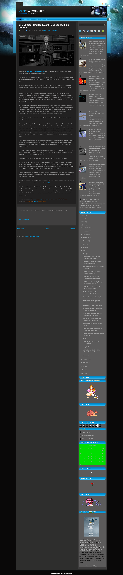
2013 (82, 218)
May (84, 250)
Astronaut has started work (97, 164)
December (86, 228)
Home (19, 4)
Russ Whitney (86, 432)
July (84, 244)
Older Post (73, 229)
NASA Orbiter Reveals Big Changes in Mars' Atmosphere (93, 283)
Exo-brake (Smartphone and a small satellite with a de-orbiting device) (97, 184)
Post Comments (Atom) (32, 236)
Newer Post (20, 229)
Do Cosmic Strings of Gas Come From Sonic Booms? (92, 309)
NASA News (46, 30)
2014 (82, 215)
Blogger (95, 566)
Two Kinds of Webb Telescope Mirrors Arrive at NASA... (91, 301)
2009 (82, 370)
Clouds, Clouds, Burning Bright (92, 297)
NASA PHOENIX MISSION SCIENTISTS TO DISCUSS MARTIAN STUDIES (97, 149)
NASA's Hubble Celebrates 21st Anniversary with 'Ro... (92, 288)
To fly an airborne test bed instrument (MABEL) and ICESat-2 (97, 114)
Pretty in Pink (87, 347)
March (85, 356)
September (86, 237)
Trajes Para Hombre (88, 435)
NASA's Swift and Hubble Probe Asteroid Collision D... (92, 262)
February (85, 359)
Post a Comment (24, 220)
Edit (47, 19)
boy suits (35, 201)
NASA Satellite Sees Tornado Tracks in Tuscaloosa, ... (91, 257)
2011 (82, 225)
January (85, 362)
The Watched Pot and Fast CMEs (92, 305)
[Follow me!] (105, 5)
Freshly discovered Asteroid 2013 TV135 (95, 95)
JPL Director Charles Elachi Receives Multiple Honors (44, 26)
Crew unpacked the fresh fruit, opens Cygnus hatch (97, 42)
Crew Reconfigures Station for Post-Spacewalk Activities (97, 61)
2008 (82, 373)
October (85, 234)
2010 (82, 367)
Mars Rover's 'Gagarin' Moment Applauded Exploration (92, 319)
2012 (82, 222)
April (84, 254)
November (86, 231)
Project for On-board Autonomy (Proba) (95, 130)
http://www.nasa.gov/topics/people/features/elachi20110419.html (49, 199)
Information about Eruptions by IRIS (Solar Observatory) (96, 78)
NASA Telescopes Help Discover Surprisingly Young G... (92, 314)
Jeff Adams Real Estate (89, 439)
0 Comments (54, 30)
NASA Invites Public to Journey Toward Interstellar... (92, 272)
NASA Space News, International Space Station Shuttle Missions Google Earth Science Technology (92, 545)
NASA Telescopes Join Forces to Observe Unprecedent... (92, 329)
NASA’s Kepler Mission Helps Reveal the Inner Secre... (91, 351)
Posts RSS (27, 19)
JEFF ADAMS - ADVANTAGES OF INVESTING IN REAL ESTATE (89, 201)
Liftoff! (84, 338)
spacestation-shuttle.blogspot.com (61, 573)
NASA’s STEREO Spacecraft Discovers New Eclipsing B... (92, 278)
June (84, 247)
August (85, 241)
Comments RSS (38, 19)
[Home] (31, 14)
